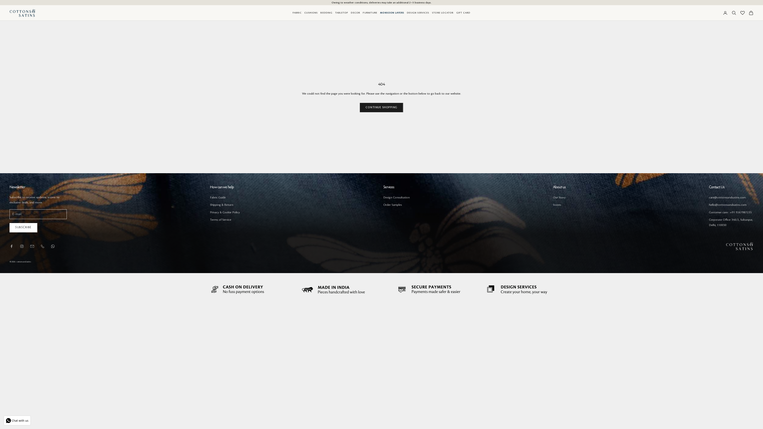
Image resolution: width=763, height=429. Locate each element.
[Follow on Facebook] (12, 246)
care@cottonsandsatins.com (727, 197)
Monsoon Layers (392, 13)
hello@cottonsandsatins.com (728, 205)
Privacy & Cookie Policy (225, 212)
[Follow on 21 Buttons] (32, 246)
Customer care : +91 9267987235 (730, 212)
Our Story (559, 197)
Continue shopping (381, 107)
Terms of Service (220, 219)
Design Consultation (396, 197)
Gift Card (463, 13)
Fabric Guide (218, 197)
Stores (557, 205)
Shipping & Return (221, 205)
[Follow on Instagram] (22, 246)
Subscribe (23, 227)
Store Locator (443, 13)
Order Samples (392, 205)
